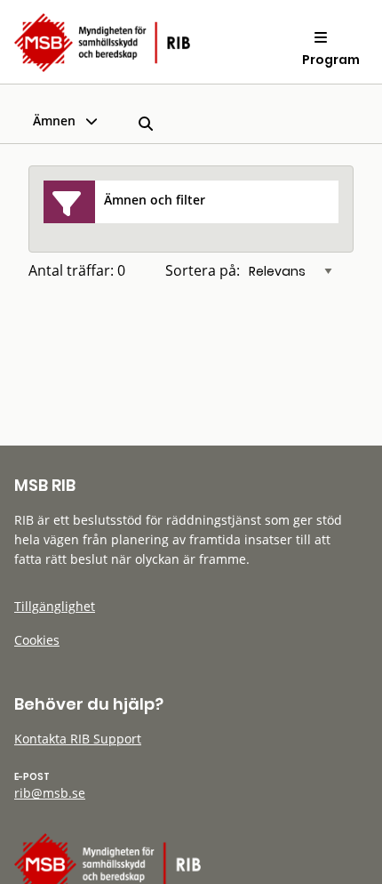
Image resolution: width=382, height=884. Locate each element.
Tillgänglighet (54, 606)
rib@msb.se (49, 792)
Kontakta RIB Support (77, 738)
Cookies (37, 639)
